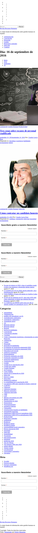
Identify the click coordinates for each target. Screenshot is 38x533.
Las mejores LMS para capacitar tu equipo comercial (20, 384)
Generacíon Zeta (9, 361)
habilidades (26, 141)
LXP (5, 396)
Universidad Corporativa (11, 451)
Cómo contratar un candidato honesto (19, 213)
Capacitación (8, 38)
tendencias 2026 (9, 441)
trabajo (11, 142)
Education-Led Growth (11, 351)
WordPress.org (8, 466)
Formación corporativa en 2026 (13, 358)
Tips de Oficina (8, 443)
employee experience (10, 352)
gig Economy (8, 370)
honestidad (33, 219)
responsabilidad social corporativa (14, 427)
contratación (4, 126)
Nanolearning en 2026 (11, 401)
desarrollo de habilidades (11, 345)
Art (5, 323)
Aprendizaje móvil (9, 321)
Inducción (7, 375)
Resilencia (7, 422)
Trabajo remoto (8, 448)
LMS (5, 394)
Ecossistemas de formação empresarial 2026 (17, 349)
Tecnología (7, 436)
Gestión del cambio (10, 366)
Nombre (4, 231)
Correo (4, 238)
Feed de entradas (9, 463)
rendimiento (7, 420)
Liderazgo (7, 387)
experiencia (19, 141)
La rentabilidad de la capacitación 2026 (16, 382)
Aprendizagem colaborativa (12, 318)
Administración (8, 37)
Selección (7, 45)
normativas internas (10, 406)
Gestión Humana (13, 126)
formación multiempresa (11, 359)
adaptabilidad (8, 312)
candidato (12, 219)
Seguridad (7, 430)
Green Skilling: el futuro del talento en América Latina (20, 294)
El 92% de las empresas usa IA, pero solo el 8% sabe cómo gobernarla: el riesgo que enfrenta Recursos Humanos (20, 299)
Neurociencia (8, 403)
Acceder (6, 461)
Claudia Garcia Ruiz (22, 217)
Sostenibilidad (8, 434)
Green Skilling (8, 371)
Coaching (7, 335)
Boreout (6, 328)
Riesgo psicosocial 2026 (11, 429)
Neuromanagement (10, 404)
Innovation (7, 378)
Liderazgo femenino (10, 389)
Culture (6, 342)
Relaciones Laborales (10, 44)
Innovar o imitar (9, 377)
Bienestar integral (9, 325)
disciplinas (12, 141)
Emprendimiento (9, 354)
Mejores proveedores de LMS (13, 397)
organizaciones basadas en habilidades (15, 410)
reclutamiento (4, 142)
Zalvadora (7, 453)
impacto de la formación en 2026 (14, 373)
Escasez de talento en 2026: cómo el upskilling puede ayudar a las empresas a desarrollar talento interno (20, 286)
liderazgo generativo (10, 391)
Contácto (6, 47)
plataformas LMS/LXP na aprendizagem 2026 (18, 415)
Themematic (8, 532)
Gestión (6, 42)
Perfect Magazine (20, 532)
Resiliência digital (9, 425)
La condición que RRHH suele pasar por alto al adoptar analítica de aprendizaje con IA (18, 303)
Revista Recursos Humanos (8, 28)
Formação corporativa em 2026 (13, 356)
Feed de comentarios (10, 465)
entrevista (26, 219)
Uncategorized (8, 450)
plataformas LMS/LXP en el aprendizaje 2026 (18, 413)
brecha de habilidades (10, 330)
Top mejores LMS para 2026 (13, 444)
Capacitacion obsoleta (10, 333)
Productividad (23, 126)
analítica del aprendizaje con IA (13, 316)
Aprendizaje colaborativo (11, 319)
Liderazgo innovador (10, 392)
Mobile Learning (9, 399)
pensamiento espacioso (11, 411)
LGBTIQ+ (7, 385)
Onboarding (7, 408)
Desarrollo (7, 40)
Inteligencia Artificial (10, 380)
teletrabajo (7, 439)
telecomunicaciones (10, 437)
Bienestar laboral (9, 326)
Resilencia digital (9, 423)
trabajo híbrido (8, 446)
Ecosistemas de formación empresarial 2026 (17, 347)
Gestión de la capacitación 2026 (13, 365)
